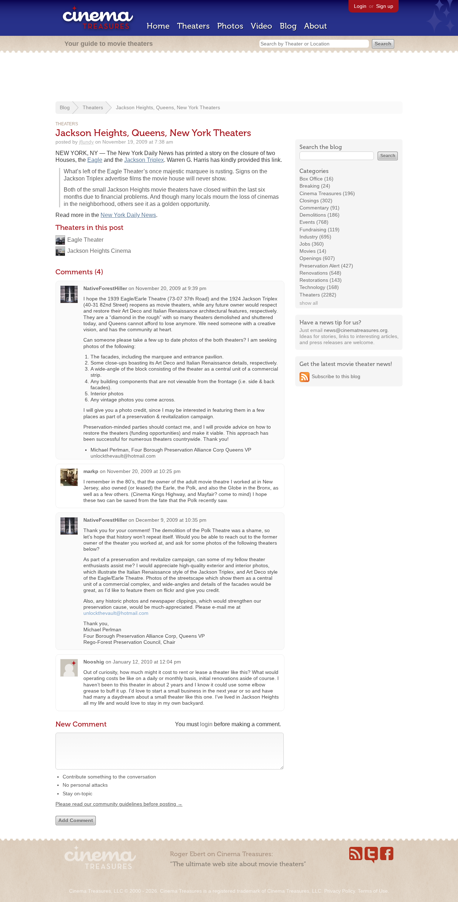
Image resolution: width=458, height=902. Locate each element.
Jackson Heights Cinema (99, 251)
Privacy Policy (339, 891)
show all (308, 303)
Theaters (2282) (317, 295)
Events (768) (313, 222)
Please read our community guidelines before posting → (118, 804)
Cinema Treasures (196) (327, 193)
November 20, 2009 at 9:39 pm (171, 288)
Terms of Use (373, 891)
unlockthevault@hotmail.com (123, 456)
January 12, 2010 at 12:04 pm (147, 662)
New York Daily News (128, 215)
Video (261, 26)
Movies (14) (312, 251)
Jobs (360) (311, 244)
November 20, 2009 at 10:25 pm (144, 471)
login (206, 724)
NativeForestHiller (105, 288)
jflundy (86, 142)
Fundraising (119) (319, 229)
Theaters (193, 26)
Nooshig (93, 662)
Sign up (384, 6)
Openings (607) (317, 258)
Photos (230, 26)
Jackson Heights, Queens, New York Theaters (168, 107)
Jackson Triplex (144, 160)
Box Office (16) (316, 179)
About (315, 26)
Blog (288, 26)
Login (360, 6)
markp (90, 471)
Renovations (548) (320, 273)
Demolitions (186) (319, 215)
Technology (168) (319, 287)
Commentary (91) (319, 208)
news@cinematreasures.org (356, 330)
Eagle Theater (85, 240)
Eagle (94, 160)
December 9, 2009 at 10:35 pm (171, 520)
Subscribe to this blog (336, 376)
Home (158, 26)
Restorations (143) (320, 280)
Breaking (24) (314, 186)
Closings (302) (315, 200)
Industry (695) (315, 237)
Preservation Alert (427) (326, 266)
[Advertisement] (229, 78)
